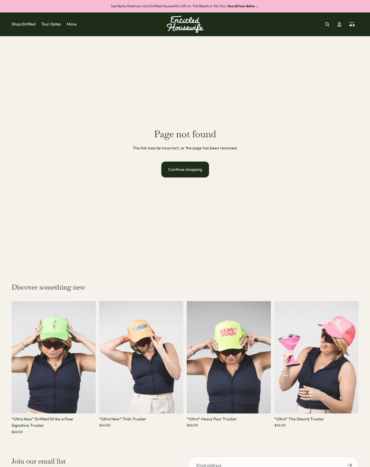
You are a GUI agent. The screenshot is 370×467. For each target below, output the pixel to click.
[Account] (339, 24)
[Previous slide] (20, 357)
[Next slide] (87, 357)
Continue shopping (185, 169)
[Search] (327, 24)
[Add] (87, 404)
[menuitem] (71, 24)
